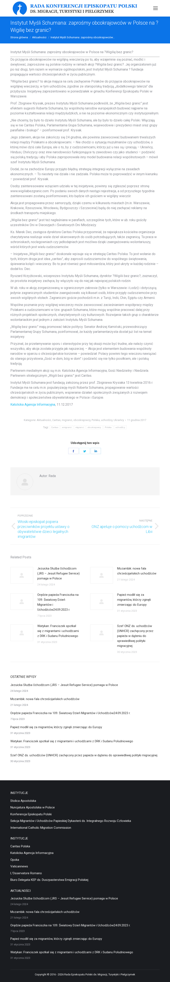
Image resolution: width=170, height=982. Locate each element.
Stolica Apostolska (23, 801)
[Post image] (21, 575)
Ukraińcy (119, 420)
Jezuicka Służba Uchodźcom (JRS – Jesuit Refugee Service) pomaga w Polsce (58, 573)
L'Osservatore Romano (26, 873)
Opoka (14, 860)
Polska (96, 420)
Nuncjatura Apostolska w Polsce (32, 807)
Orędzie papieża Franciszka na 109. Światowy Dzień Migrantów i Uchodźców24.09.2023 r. (58, 602)
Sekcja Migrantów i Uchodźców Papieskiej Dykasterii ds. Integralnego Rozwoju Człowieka (70, 821)
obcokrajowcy (81, 420)
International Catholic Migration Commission (40, 828)
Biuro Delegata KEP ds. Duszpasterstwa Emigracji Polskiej (49, 880)
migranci (67, 420)
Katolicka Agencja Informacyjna (32, 404)
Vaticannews (19, 866)
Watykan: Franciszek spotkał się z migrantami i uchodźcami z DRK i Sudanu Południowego (58, 631)
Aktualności (44, 420)
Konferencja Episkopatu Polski (31, 814)
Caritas (56, 420)
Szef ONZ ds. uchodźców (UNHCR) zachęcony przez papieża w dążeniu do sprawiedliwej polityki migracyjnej (135, 636)
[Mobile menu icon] (155, 8)
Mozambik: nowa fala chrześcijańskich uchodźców (136, 571)
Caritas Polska (20, 846)
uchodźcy (106, 420)
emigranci (67, 427)
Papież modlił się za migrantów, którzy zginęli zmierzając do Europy (134, 600)
